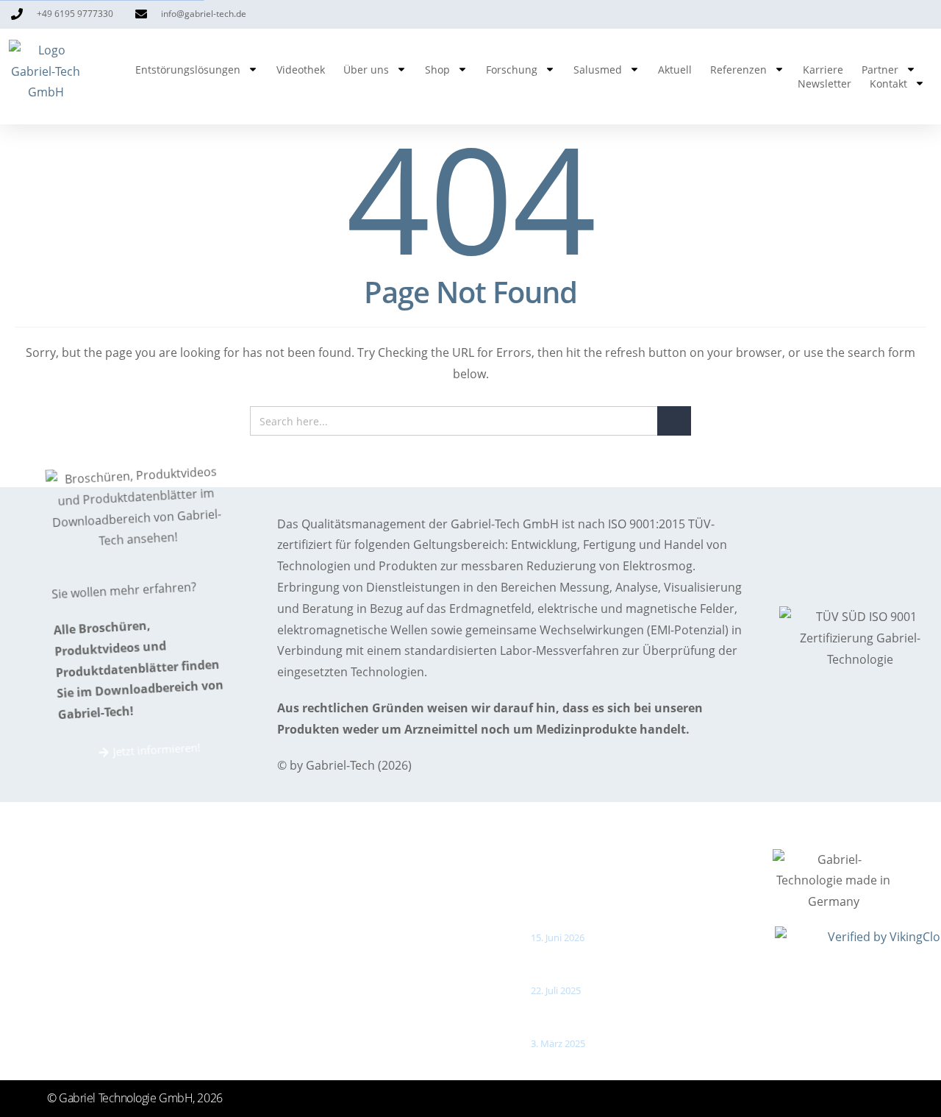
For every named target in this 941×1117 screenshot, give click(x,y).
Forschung (511, 70)
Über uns (366, 70)
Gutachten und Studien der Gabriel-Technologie (630, 1015)
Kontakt (888, 84)
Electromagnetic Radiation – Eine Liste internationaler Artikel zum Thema (636, 962)
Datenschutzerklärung (347, 958)
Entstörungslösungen (187, 70)
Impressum (319, 929)
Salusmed (597, 70)
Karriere (823, 70)
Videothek (300, 70)
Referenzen (738, 70)
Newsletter (824, 84)
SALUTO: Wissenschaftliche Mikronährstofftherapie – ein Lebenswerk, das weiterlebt (646, 903)
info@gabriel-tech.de (135, 1015)
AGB (300, 987)
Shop (437, 70)
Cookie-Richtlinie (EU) (344, 1044)
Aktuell (675, 70)
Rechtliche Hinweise (341, 1015)
